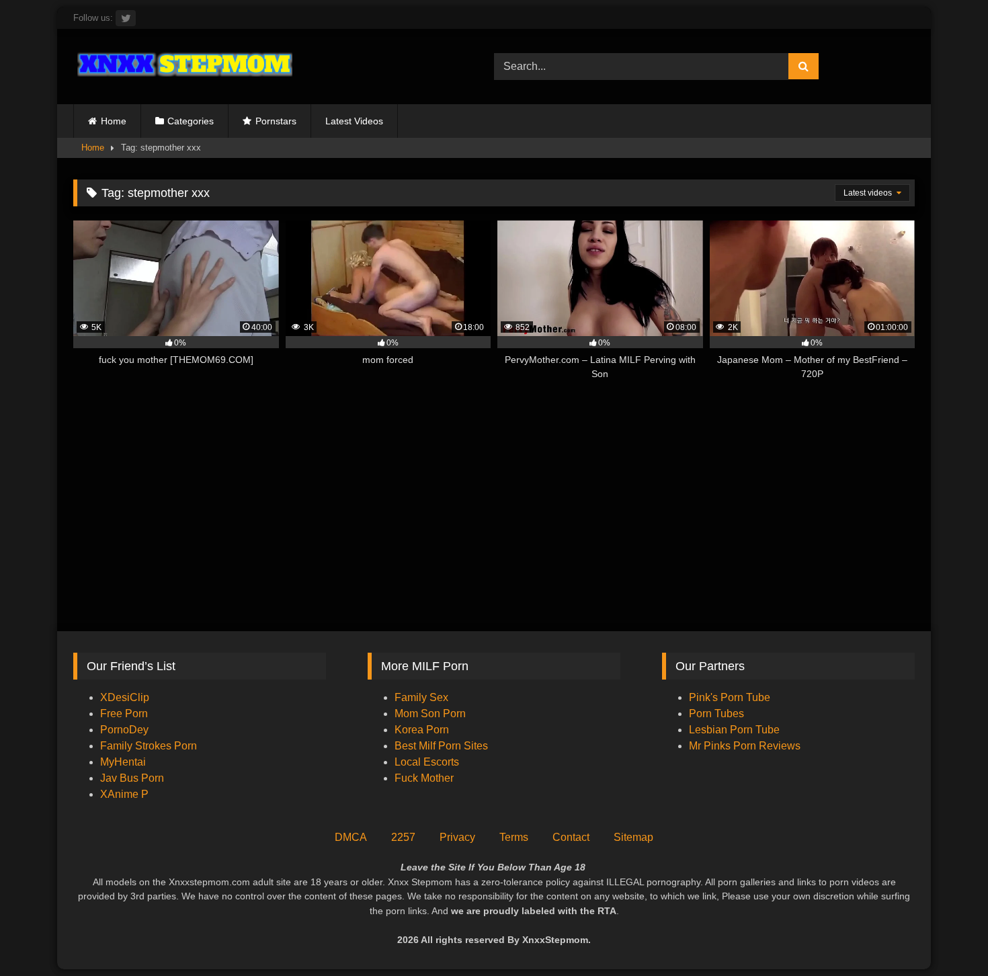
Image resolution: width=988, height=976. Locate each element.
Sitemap (633, 837)
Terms (513, 837)
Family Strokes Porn (148, 745)
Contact (570, 837)
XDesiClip (124, 697)
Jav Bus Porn (132, 778)
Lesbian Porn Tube (734, 729)
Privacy (457, 837)
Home (113, 121)
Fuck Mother (424, 778)
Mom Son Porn (430, 713)
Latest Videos (354, 121)
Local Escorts (427, 762)
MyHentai (123, 762)
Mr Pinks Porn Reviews (746, 745)
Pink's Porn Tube (729, 697)
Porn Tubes (716, 713)
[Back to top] (946, 936)
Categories (190, 121)
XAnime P (124, 794)
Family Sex (421, 697)
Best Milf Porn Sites (441, 745)
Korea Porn (422, 729)
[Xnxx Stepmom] (182, 66)
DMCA (351, 837)
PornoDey (124, 729)
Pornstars (275, 121)
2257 (403, 837)
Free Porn (124, 713)
